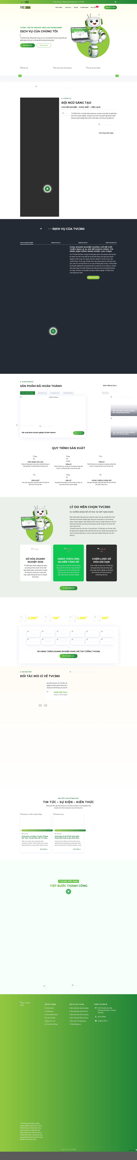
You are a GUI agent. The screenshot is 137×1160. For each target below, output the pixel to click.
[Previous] (20, 76)
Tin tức (94, 7)
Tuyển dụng (84, 7)
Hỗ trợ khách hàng (51, 1014)
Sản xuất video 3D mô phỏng (79, 1014)
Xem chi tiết (78, 433)
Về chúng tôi (50, 1008)
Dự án (76, 7)
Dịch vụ (68, 7)
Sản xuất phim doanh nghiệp (79, 1008)
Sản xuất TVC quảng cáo (78, 1021)
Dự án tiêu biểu (50, 1018)
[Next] (117, 76)
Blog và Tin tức (50, 1021)
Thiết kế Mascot (75, 1024)
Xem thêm (43, 849)
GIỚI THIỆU (58, 7)
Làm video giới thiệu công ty (79, 1018)
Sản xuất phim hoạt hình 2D (79, 1011)
